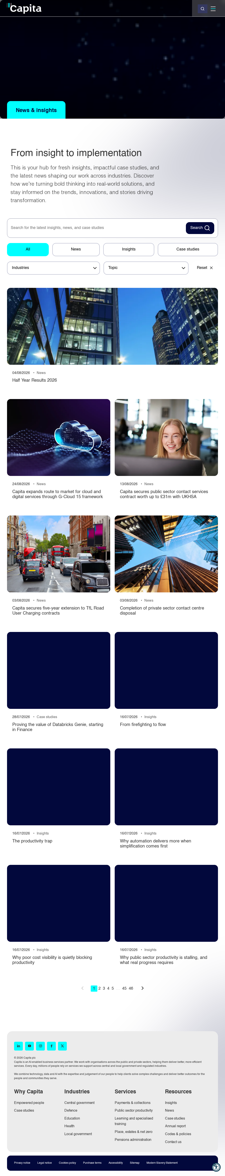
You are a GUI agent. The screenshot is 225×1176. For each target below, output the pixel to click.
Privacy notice (22, 1163)
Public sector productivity (134, 1110)
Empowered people (29, 1103)
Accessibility (116, 1163)
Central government (79, 1103)
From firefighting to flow (143, 725)
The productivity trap (32, 841)
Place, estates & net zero (133, 1132)
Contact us (173, 1142)
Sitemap (135, 1163)
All (28, 249)
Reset (202, 268)
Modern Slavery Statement (162, 1163)
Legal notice (44, 1163)
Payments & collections (132, 1103)
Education (72, 1118)
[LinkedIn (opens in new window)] (18, 1046)
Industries (20, 268)
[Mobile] (213, 8)
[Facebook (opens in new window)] (51, 1046)
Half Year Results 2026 (34, 380)
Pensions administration (133, 1140)
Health (69, 1126)
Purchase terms (92, 1163)
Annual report (175, 1126)
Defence (70, 1110)
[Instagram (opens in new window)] (40, 1046)
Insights (129, 249)
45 (124, 989)
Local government (78, 1134)
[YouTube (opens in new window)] (29, 1046)
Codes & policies (178, 1134)
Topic (113, 268)
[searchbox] (96, 228)
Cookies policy (67, 1163)
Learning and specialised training (134, 1121)
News (76, 249)
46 (131, 989)
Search (196, 228)
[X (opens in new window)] (62, 1046)
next (142, 988)
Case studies (187, 249)
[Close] (202, 8)
